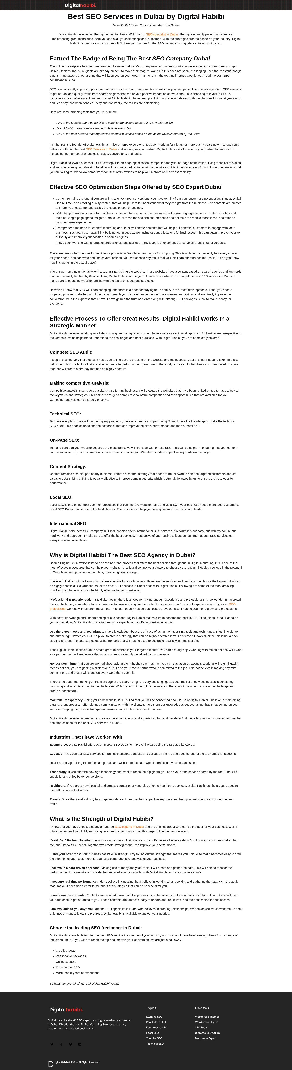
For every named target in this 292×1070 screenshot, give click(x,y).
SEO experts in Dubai (129, 826)
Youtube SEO (154, 1038)
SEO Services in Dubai (101, 149)
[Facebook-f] (61, 1044)
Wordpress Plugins (206, 1022)
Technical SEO (155, 1043)
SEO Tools (201, 1027)
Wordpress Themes (207, 1016)
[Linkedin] (80, 1044)
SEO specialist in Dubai (162, 34)
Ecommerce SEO (156, 1027)
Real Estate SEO (156, 1022)
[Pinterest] (71, 1044)
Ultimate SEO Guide (207, 1033)
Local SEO (152, 1033)
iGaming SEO (154, 1016)
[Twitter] (52, 1044)
